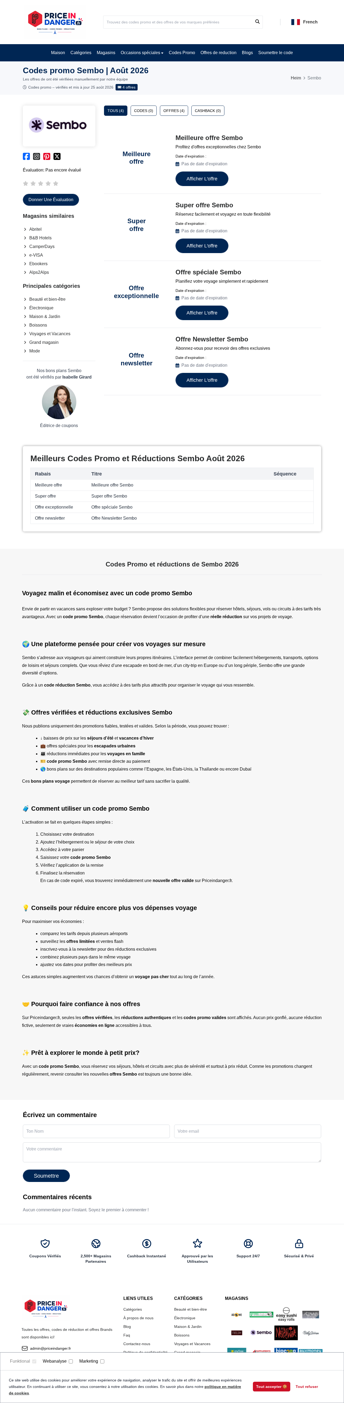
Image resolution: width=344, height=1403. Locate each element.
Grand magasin (44, 342)
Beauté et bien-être (47, 299)
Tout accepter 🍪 (271, 1386)
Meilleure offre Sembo (209, 137)
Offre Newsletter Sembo (211, 339)
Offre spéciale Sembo (208, 272)
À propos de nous (138, 1318)
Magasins (106, 52)
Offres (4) (174, 111)
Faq (126, 1335)
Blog (127, 1326)
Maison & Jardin (44, 316)
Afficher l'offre (202, 178)
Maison (58, 52)
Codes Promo (182, 52)
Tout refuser (307, 1386)
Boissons (38, 325)
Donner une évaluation (50, 199)
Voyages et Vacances (49, 333)
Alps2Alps (39, 272)
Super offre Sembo (204, 205)
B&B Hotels (40, 238)
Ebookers (38, 263)
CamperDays (42, 246)
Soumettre (46, 1176)
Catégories (80, 52)
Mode (34, 351)
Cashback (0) (208, 111)
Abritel (35, 229)
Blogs (247, 52)
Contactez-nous (136, 1344)
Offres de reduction (218, 52)
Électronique (41, 308)
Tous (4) (116, 111)
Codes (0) (143, 111)
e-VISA (36, 255)
